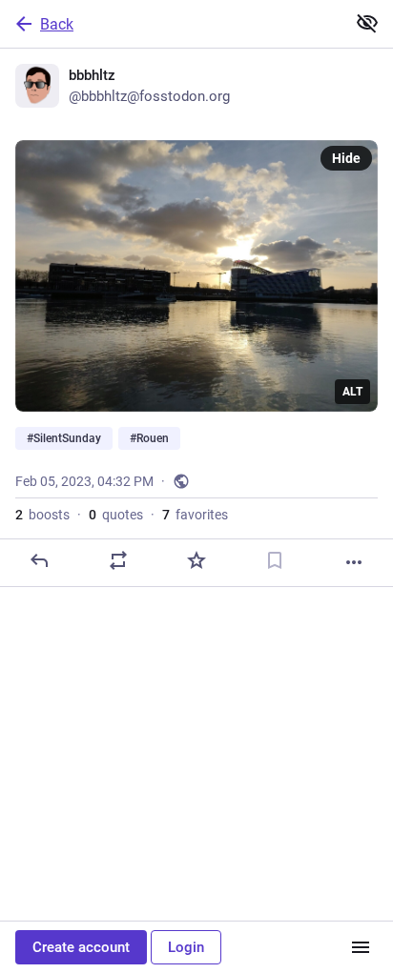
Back (56, 24)
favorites (195, 514)
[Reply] (39, 560)
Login (186, 947)
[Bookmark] (274, 560)
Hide (346, 158)
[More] (353, 562)
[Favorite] (196, 560)
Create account (81, 947)
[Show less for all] (367, 23)
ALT (352, 391)
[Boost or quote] (118, 560)
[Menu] (360, 947)
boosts (42, 514)
